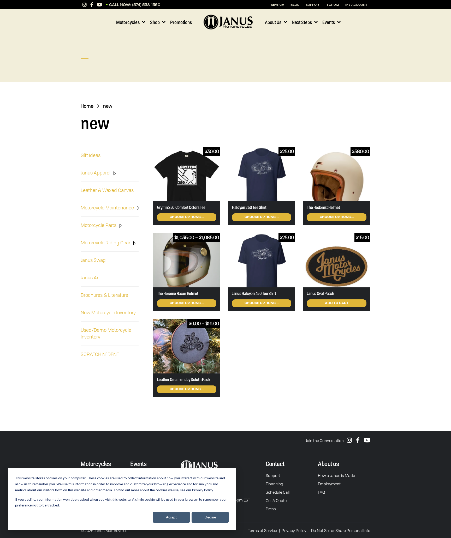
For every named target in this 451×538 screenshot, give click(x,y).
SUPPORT (313, 4)
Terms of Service (262, 530)
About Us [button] (273, 22)
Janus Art (90, 277)
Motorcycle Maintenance (107, 207)
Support (273, 475)
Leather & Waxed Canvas (107, 190)
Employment (329, 483)
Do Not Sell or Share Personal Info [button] (340, 530)
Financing (274, 483)
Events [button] (328, 22)
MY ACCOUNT (356, 4)
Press (271, 508)
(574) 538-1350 (146, 4)
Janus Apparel (95, 173)
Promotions (181, 22)
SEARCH (277, 4)
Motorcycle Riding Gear (105, 242)
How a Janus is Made (336, 475)
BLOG (294, 4)
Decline (210, 517)
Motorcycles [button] (128, 22)
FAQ (321, 492)
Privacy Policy (294, 530)
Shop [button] (155, 22)
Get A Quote (276, 500)
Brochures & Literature (104, 295)
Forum (333, 4)
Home (87, 106)
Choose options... (187, 217)
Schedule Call (277, 492)
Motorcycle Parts (98, 225)
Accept (171, 517)
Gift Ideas (90, 155)
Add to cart (337, 303)
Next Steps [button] (302, 22)
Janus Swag (93, 260)
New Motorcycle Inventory (108, 312)
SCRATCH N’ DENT (100, 354)
